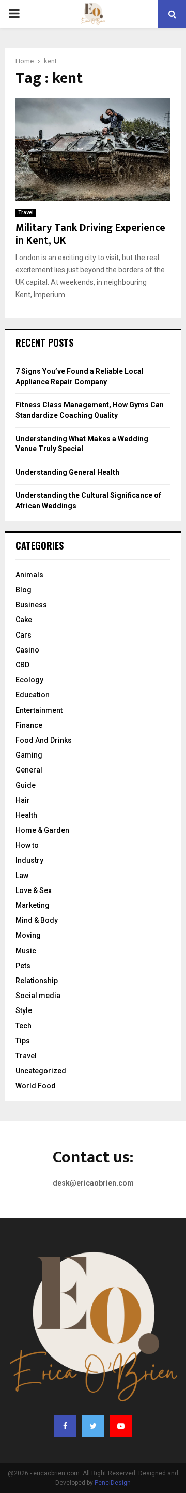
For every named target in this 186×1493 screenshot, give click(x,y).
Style (24, 1010)
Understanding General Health (67, 472)
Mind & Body (37, 920)
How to (27, 845)
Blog (24, 590)
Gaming (29, 755)
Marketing (33, 905)
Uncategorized (41, 1071)
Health (26, 815)
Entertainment (39, 710)
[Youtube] (121, 1426)
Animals (29, 575)
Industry (29, 860)
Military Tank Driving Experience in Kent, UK (90, 234)
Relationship (37, 980)
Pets (23, 966)
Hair (23, 800)
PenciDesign (113, 1482)
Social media (38, 995)
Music (26, 951)
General (29, 770)
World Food (36, 1086)
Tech (24, 1026)
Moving (28, 935)
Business (31, 604)
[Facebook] (65, 1426)
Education (33, 695)
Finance (29, 725)
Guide (26, 785)
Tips (23, 1041)
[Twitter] (93, 1426)
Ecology (29, 680)
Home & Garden (42, 830)
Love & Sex (34, 890)
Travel (26, 212)
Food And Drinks (44, 740)
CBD (22, 665)
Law (22, 875)
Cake (24, 619)
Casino (27, 650)
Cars (24, 635)
